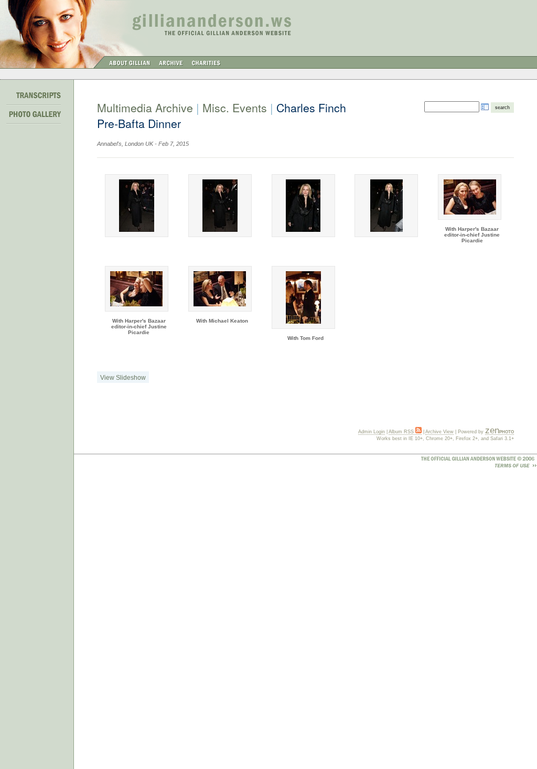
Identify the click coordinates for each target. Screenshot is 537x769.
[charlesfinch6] (303, 297)
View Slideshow (123, 377)
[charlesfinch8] (386, 205)
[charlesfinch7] (303, 205)
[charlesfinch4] (136, 289)
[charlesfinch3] (469, 197)
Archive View (439, 431)
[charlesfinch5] (220, 289)
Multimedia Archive (145, 107)
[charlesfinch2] (220, 205)
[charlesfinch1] (136, 205)
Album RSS (402, 431)
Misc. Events (234, 107)
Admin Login (371, 431)
